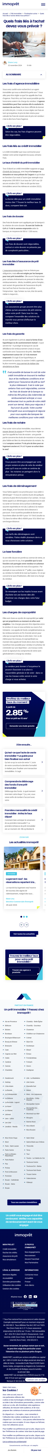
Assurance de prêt (10, 1256)
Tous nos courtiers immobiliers (24, 1202)
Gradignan (30, 1070)
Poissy (7, 1168)
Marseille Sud (31, 1086)
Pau (6, 1164)
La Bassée (8, 1090)
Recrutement (30, 1255)
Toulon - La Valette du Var (35, 1158)
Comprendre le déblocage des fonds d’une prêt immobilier (19, 785)
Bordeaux (8, 1034)
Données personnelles (12, 1282)
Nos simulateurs (9, 1260)
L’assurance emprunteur (13, 270)
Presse (27, 1282)
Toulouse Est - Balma (33, 1166)
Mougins (29, 1118)
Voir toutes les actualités (24, 934)
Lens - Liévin (9, 1119)
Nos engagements (32, 1252)
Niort (7, 1142)
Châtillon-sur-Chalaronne (35, 1034)
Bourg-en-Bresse (11, 1042)
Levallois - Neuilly (11, 1127)
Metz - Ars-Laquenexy (34, 1094)
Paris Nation (9, 1160)
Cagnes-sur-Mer (11, 1054)
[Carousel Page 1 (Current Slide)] (21, 917)
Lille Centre (30, 1082)
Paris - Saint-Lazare (12, 1146)
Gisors (28, 1066)
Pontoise (8, 1176)
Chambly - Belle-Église (34, 1022)
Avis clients (29, 1285)
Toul (27, 1154)
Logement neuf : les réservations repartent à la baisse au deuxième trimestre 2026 (20, 881)
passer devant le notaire (12, 431)
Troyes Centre (31, 1174)
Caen (7, 1050)
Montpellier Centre (33, 1104)
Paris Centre (9, 1150)
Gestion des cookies (11, 1289)
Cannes (7, 1066)
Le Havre (8, 1106)
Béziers (7, 1030)
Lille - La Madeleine (33, 1078)
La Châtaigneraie (11, 1094)
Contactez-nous (31, 1275)
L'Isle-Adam (9, 1086)
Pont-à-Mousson (11, 1172)
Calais (7, 1058)
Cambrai (8, 1062)
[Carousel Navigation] (24, 925)
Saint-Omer (30, 1138)
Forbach (29, 1062)
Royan (7, 1188)
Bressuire (8, 1046)
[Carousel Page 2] (24, 917)
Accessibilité (8, 1278)
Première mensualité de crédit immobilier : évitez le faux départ (21, 813)
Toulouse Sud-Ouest (33, 1170)
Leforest (8, 1114)
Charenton (30, 1030)
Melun (28, 1090)
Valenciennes (31, 1178)
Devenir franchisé (32, 1259)
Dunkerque (30, 1046)
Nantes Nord (30, 1122)
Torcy (28, 1150)
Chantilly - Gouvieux (33, 1026)
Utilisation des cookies (12, 1285)
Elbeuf (28, 1050)
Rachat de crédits (10, 1253)
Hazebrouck (9, 1078)
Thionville (29, 1146)
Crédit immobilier (10, 1249)
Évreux (28, 1054)
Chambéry (8, 1070)
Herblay (8, 1082)
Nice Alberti (30, 1126)
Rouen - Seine (10, 1184)
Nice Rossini (30, 1130)
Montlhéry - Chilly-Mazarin (33, 1099)
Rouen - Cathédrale (12, 1180)
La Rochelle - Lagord (12, 1102)
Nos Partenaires (31, 1262)
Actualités (29, 1278)
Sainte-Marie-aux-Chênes (35, 1142)
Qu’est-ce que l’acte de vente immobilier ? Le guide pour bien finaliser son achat (20, 756)
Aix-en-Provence (11, 1022)
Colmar (28, 1038)
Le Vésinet (8, 1110)
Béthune (8, 1026)
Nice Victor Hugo (11, 1138)
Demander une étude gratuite (22, 726)
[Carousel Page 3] (27, 917)
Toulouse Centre (32, 1162)
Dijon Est (29, 1042)
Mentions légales (10, 1275)
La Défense (9, 1098)
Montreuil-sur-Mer (32, 1114)
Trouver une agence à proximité (21, 971)
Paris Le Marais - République (11, 1155)
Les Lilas (8, 1123)
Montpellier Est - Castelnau (32, 1109)
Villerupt (29, 1182)
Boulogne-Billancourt (12, 1038)
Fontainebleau (31, 1058)
